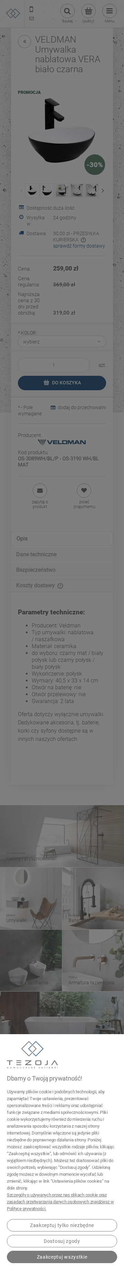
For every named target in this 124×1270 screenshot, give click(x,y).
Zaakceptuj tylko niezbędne (62, 1225)
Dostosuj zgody (62, 1241)
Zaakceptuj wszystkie (62, 1257)
